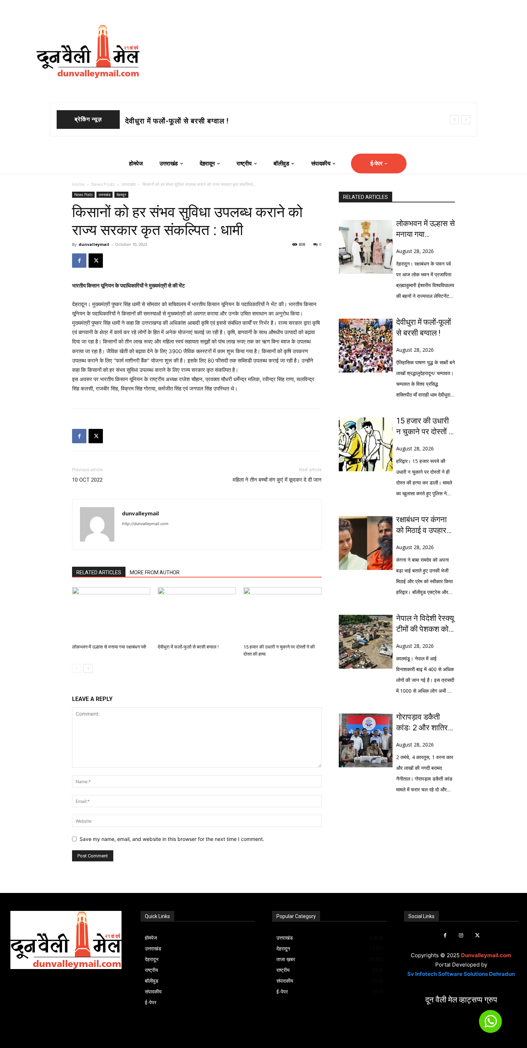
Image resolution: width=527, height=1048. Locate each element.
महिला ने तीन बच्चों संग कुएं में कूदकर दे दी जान (277, 480)
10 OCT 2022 (87, 480)
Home (78, 184)
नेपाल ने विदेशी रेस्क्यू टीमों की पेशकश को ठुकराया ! (425, 624)
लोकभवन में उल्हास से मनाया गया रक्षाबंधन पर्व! (109, 647)
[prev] (454, 119)
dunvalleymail (94, 244)
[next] (465, 119)
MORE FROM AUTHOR (155, 572)
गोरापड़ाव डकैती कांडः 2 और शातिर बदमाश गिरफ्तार (422, 722)
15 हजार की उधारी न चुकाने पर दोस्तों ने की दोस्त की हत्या (424, 426)
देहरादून (121, 194)
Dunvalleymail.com (486, 955)
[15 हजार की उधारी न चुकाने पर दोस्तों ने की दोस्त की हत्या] (282, 614)
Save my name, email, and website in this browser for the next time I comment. (172, 839)
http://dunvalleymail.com (145, 523)
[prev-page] (76, 668)
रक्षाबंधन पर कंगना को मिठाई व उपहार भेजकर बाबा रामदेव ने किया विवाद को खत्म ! (425, 525)
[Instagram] (461, 935)
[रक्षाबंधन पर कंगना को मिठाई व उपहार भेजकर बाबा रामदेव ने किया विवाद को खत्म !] (366, 543)
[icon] (490, 1024)
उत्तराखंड (129, 184)
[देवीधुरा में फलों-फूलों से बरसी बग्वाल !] (197, 614)
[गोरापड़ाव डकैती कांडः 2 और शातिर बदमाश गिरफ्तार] (366, 740)
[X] (96, 260)
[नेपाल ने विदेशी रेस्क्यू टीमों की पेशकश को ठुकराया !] (366, 642)
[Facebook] (79, 260)
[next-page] (88, 668)
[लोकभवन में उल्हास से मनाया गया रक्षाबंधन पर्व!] (111, 614)
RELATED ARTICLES (98, 572)
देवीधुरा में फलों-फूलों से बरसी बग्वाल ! (177, 121)
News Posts (103, 184)
